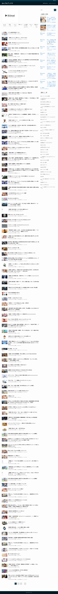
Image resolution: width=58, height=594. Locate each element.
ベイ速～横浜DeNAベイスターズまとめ (48, 179)
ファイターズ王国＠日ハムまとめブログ (48, 122)
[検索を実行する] (55, 10)
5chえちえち (44, 140)
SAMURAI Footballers (46, 104)
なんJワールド (44, 119)
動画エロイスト (36, 26)
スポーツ (31, 25)
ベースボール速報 (45, 169)
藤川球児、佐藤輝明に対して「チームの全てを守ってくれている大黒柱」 (51, 61)
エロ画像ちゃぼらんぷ (26, 26)
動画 (20, 24)
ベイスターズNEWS (45, 154)
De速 (43, 176)
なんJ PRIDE (51, 44)
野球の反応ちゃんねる (46, 147)
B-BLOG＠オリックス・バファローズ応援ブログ (48, 99)
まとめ (4, 25)
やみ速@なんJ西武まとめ (46, 101)
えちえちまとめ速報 (45, 160)
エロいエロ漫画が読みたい (46, 125)
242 (25, 583)
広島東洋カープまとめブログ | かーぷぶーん (48, 157)
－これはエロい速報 (45, 135)
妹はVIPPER (44, 167)
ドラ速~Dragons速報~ (46, 133)
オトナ (15, 25)
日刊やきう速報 (44, 114)
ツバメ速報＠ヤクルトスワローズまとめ (48, 188)
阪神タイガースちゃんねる (46, 171)
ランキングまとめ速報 (46, 96)
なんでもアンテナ (7, 3)
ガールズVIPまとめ (52, 35)
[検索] (55, 0)
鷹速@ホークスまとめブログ (47, 142)
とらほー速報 (44, 162)
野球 (10, 25)
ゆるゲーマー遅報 (45, 149)
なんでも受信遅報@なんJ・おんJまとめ (48, 107)
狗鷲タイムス (44, 112)
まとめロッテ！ (44, 164)
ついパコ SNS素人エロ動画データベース (48, 130)
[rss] (54, 0)
